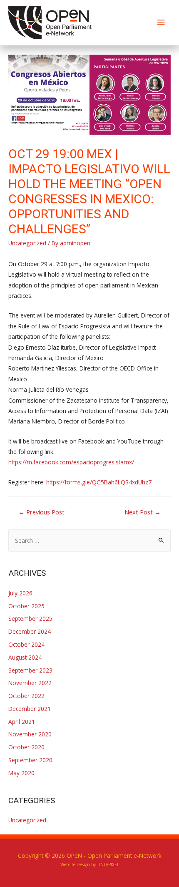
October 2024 (26, 644)
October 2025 (26, 606)
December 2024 (29, 631)
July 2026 (20, 593)
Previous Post (41, 512)
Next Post (142, 512)
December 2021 (29, 709)
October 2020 (26, 747)
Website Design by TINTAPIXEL (89, 864)
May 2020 (21, 773)
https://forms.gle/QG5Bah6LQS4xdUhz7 (99, 482)
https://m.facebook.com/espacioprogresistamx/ (71, 462)
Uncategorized (27, 243)
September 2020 (30, 760)
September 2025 (30, 618)
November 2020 (30, 734)
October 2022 (26, 696)
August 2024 (25, 657)
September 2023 (30, 670)
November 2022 (30, 683)
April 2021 (21, 722)
